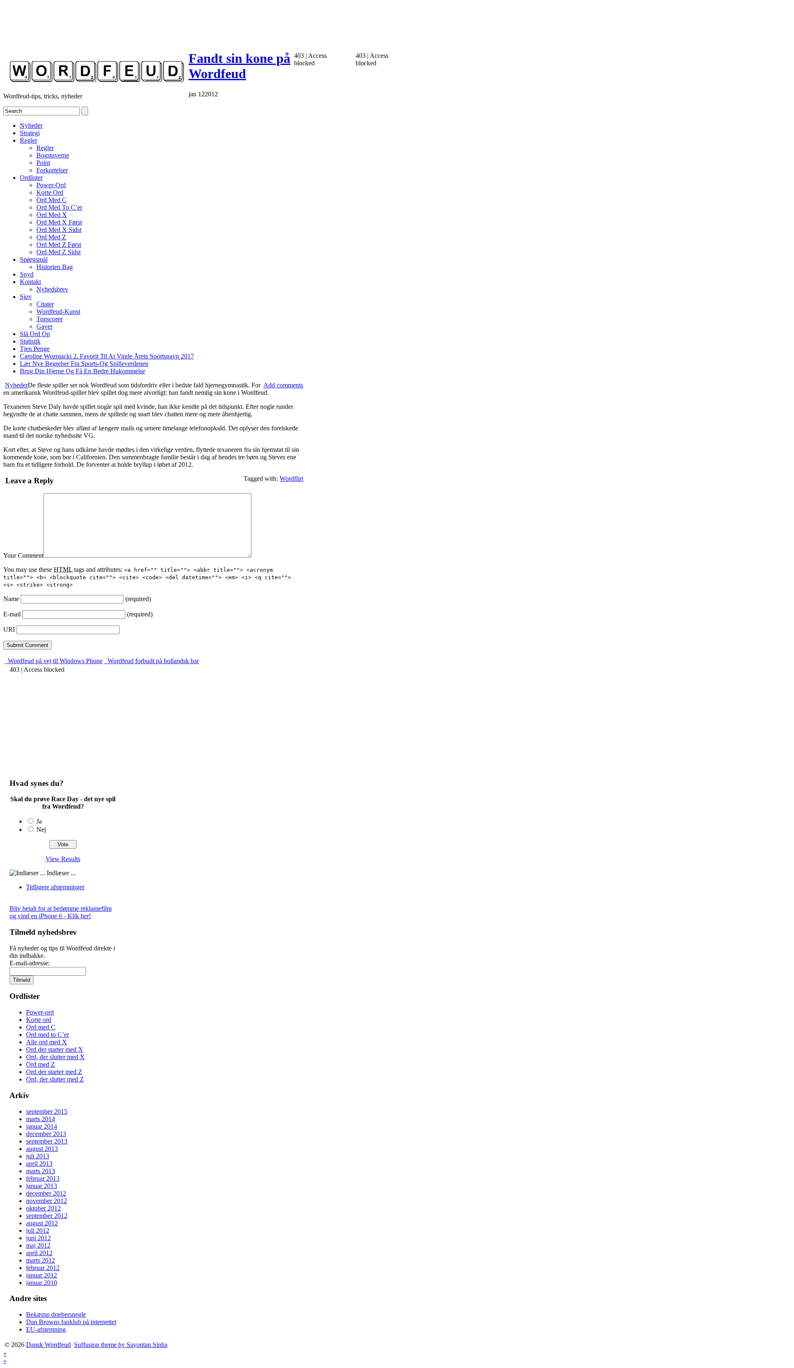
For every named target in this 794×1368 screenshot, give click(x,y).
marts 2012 (40, 1260)
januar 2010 (41, 1282)
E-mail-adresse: (30, 963)
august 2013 (42, 1148)
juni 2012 (38, 1237)
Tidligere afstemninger (55, 887)
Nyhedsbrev (52, 289)
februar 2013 (43, 1178)
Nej (41, 829)
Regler (28, 140)
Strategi (30, 132)
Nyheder (31, 125)
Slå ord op (35, 333)
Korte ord (49, 192)
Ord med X (51, 214)
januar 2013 (41, 1185)
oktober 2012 (43, 1208)
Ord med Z (51, 237)
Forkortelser (52, 170)
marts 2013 (40, 1171)
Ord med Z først (58, 244)
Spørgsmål (34, 259)
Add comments (283, 385)
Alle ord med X (46, 1042)
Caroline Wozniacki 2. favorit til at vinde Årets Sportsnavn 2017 (107, 356)
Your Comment (23, 555)
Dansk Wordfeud (48, 1344)
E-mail (12, 614)
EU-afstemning (46, 1329)
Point (43, 162)
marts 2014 (40, 1118)
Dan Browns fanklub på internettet (71, 1321)
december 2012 (46, 1193)
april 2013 (39, 1163)
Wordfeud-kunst (58, 311)
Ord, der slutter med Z (55, 1079)
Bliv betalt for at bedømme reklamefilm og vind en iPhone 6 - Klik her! (61, 912)
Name (11, 598)
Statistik (30, 341)
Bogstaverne (52, 155)
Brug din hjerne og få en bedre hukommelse (82, 371)
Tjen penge (35, 348)
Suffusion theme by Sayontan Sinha (120, 1344)
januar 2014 (41, 1126)
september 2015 (46, 1111)
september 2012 (46, 1215)
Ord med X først (59, 222)
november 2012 (46, 1200)
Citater (45, 304)
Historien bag (54, 266)
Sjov (26, 296)
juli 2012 (37, 1230)
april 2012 (39, 1252)
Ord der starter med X (54, 1049)
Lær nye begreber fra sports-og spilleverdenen (84, 363)
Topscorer (49, 318)
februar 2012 (43, 1267)
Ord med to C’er (59, 207)
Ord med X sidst (58, 229)
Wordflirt (291, 478)
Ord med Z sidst (58, 251)
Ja (39, 821)
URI (9, 629)
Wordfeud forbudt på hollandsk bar (152, 660)
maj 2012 (38, 1245)
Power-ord (51, 185)
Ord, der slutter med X (55, 1056)
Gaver (44, 326)
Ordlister (31, 177)
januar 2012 (41, 1275)
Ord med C (51, 199)
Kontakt (30, 281)
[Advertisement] (153, 22)
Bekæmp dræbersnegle (56, 1314)
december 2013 (46, 1133)
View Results (62, 858)
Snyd (26, 274)
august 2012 (42, 1223)
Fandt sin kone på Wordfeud (239, 66)
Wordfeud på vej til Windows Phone (54, 660)
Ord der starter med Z (54, 1071)
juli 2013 (37, 1156)
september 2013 (46, 1141)
